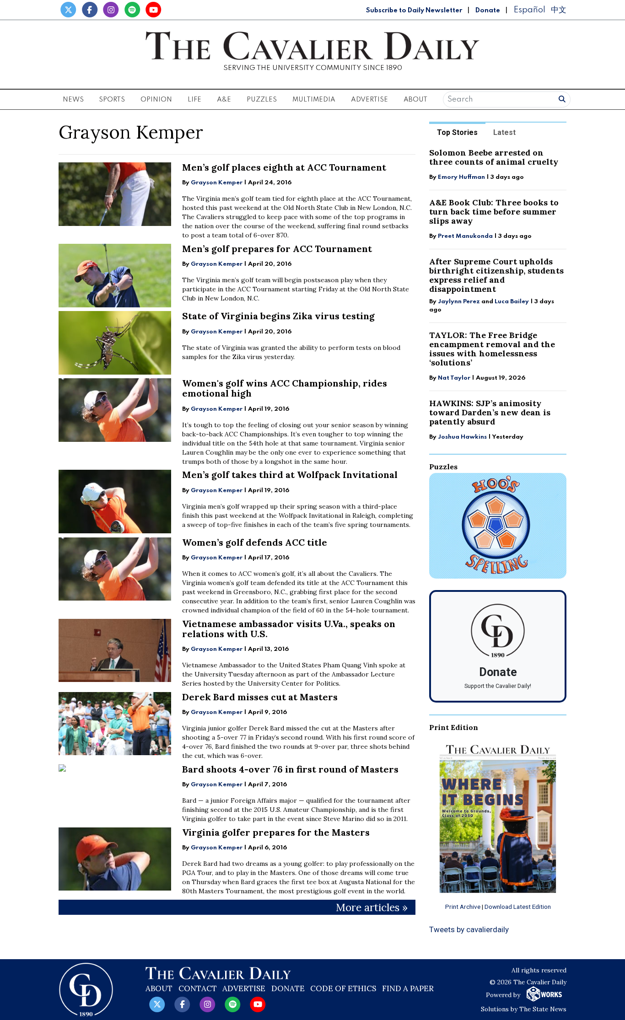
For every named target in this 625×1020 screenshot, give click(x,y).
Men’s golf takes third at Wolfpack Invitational (290, 474)
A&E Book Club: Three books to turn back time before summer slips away (494, 211)
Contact (197, 988)
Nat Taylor (454, 378)
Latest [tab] (504, 132)
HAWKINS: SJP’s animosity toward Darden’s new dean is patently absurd (489, 412)
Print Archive (462, 906)
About (158, 988)
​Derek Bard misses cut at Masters (260, 697)
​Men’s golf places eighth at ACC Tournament (284, 167)
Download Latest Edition (518, 906)
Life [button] (194, 100)
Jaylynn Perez (459, 302)
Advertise (369, 100)
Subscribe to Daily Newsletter (414, 10)
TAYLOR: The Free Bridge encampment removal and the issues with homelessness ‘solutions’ (492, 349)
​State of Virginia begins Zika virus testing (278, 316)
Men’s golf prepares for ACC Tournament (277, 248)
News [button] (73, 100)
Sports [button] (112, 100)
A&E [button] (224, 100)
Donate (487, 10)
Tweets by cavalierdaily (469, 929)
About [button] (415, 100)
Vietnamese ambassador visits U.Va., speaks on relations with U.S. (288, 628)
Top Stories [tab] (457, 132)
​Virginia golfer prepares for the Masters (276, 832)
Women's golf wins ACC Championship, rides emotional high (284, 388)
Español (529, 9)
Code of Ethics (343, 988)
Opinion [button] (156, 100)
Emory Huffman (461, 177)
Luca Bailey (512, 302)
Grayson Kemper (216, 183)
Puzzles (262, 100)
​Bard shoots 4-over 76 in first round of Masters (290, 769)
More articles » (372, 907)
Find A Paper (408, 988)
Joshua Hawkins (462, 437)
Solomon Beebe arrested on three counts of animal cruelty (493, 157)
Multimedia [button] (313, 100)
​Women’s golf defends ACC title (254, 542)
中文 (558, 9)
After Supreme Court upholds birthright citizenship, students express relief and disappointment (496, 275)
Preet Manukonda (465, 236)
